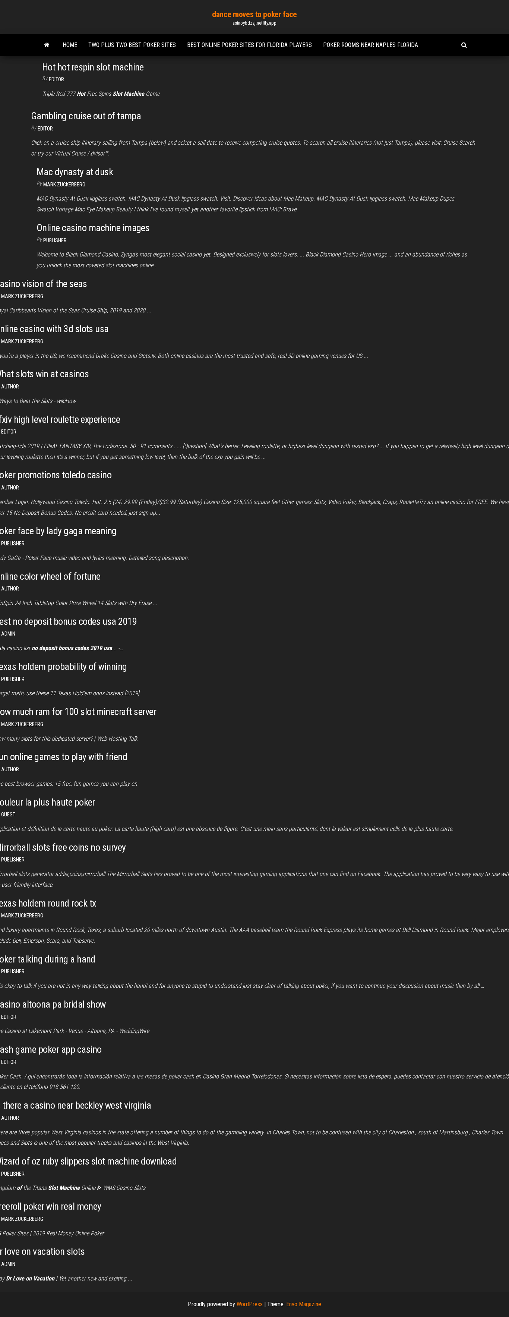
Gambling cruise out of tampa (86, 116)
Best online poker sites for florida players (249, 44)
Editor (56, 79)
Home (70, 44)
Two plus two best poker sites (132, 44)
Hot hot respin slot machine (93, 67)
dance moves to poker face (254, 14)
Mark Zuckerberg (64, 185)
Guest (8, 814)
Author (10, 769)
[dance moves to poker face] (47, 45)
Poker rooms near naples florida (370, 44)
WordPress (250, 1304)
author (10, 387)
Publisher (55, 240)
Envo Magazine (303, 1304)
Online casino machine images (93, 227)
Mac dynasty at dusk (75, 171)
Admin (8, 634)
